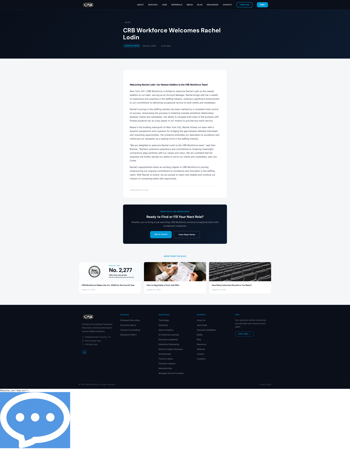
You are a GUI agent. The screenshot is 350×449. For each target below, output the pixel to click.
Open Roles (202, 325)
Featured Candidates (206, 330)
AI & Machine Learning (169, 335)
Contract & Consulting (130, 330)
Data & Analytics (166, 330)
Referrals (176, 5)
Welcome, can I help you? (13, 390)
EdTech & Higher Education (171, 349)
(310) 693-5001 (91, 344)
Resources (212, 5)
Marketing (163, 325)
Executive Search (128, 325)
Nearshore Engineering (169, 344)
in (84, 352)
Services (153, 5)
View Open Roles (187, 234)
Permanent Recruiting (130, 320)
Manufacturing (165, 368)
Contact (227, 5)
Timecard (245, 5)
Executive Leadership (168, 339)
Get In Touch (160, 234)
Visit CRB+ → (244, 334)
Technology (164, 320)
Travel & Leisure (166, 359)
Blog (199, 5)
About (140, 5)
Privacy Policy (265, 384)
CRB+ (262, 5)
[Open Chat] (35, 420)
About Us (201, 320)
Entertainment (165, 354)
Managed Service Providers (171, 373)
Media (190, 5)
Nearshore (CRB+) (128, 335)
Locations (201, 359)
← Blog (126, 22)
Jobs (164, 5)
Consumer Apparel (167, 363)
